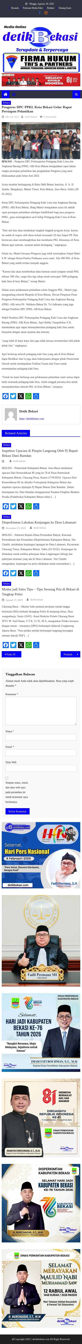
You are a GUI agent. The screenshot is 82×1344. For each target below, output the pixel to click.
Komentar (12, 694)
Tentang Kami (65, 8)
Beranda (15, 8)
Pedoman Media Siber (33, 8)
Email (10, 746)
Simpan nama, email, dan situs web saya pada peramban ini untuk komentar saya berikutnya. (17, 792)
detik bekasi (31, 116)
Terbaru (6, 102)
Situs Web (11, 762)
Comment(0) (49, 116)
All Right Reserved (60, 1339)
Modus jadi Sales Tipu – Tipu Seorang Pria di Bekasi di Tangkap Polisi (40, 591)
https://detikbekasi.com (31, 418)
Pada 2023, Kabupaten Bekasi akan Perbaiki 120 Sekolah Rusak (14, 654)
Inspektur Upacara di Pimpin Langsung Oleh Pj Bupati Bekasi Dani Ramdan (40, 453)
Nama (10, 731)
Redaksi (50, 8)
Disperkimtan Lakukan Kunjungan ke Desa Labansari (39, 522)
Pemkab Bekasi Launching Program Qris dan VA (72, 654)
